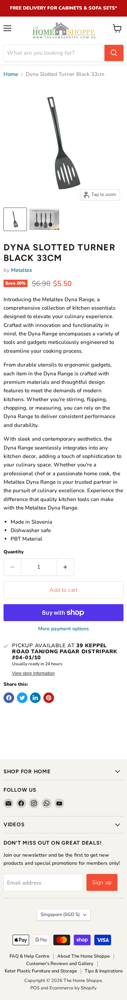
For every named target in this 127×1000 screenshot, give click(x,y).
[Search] (113, 53)
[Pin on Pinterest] (48, 697)
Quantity (14, 552)
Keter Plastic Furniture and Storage (41, 971)
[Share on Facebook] (9, 697)
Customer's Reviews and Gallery (59, 963)
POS (35, 988)
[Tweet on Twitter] (22, 697)
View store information (33, 673)
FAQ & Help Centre (29, 956)
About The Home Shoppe (83, 956)
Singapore (60, 914)
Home (11, 74)
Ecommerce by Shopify (73, 988)
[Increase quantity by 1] (65, 567)
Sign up (102, 882)
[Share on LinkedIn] (35, 697)
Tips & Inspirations (104, 971)
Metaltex (21, 270)
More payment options (63, 629)
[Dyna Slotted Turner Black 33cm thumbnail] (15, 219)
